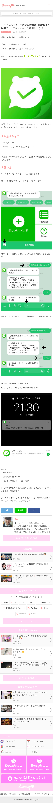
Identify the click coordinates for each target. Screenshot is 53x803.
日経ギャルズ (10, 741)
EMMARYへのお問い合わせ (43, 794)
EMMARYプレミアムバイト (15, 608)
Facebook (34, 608)
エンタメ (8, 752)
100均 (6, 602)
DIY (23, 602)
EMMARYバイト (45, 602)
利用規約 (12, 794)
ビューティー (10, 747)
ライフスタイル (6, 32)
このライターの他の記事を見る (26, 538)
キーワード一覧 (26, 621)
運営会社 (3, 794)
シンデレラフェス (38, 747)
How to (45, 608)
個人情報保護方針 (24, 794)
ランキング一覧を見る (26, 678)
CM (15, 602)
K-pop (33, 614)
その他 (34, 752)
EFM (31, 602)
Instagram (22, 614)
